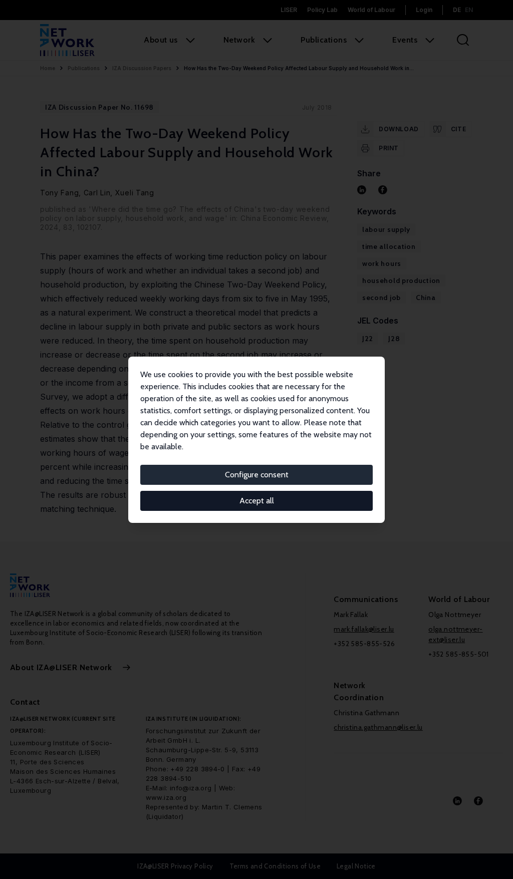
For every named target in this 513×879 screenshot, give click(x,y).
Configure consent (257, 474)
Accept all (256, 500)
